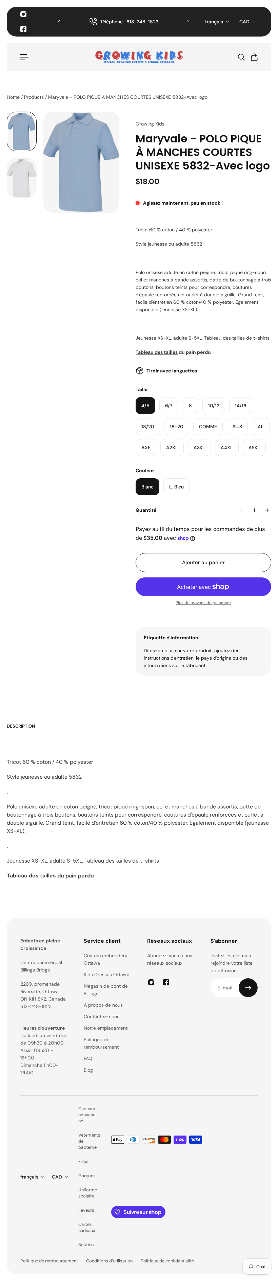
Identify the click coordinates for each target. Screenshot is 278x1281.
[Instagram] (23, 14)
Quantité (146, 510)
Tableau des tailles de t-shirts (237, 338)
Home (14, 97)
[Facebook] (23, 29)
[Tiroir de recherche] (241, 57)
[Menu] (24, 57)
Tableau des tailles (157, 352)
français (214, 22)
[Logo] (139, 57)
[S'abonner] (248, 987)
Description (21, 726)
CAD (244, 22)
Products (34, 97)
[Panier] (253, 57)
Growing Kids (150, 124)
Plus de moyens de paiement (203, 602)
